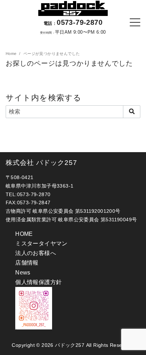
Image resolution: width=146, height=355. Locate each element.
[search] (131, 111)
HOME (24, 234)
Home (12, 53)
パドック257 (69, 345)
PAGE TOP (135, 338)
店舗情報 (27, 263)
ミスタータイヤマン (41, 243)
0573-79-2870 (73, 22)
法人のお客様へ (35, 253)
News (22, 273)
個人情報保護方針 (38, 282)
